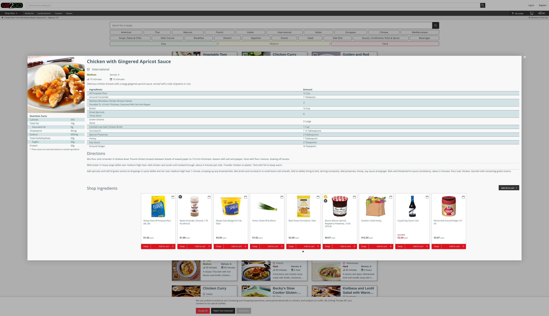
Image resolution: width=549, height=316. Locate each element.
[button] (158, 218)
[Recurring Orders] (173, 197)
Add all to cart (507, 188)
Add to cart (164, 246)
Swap (145, 246)
